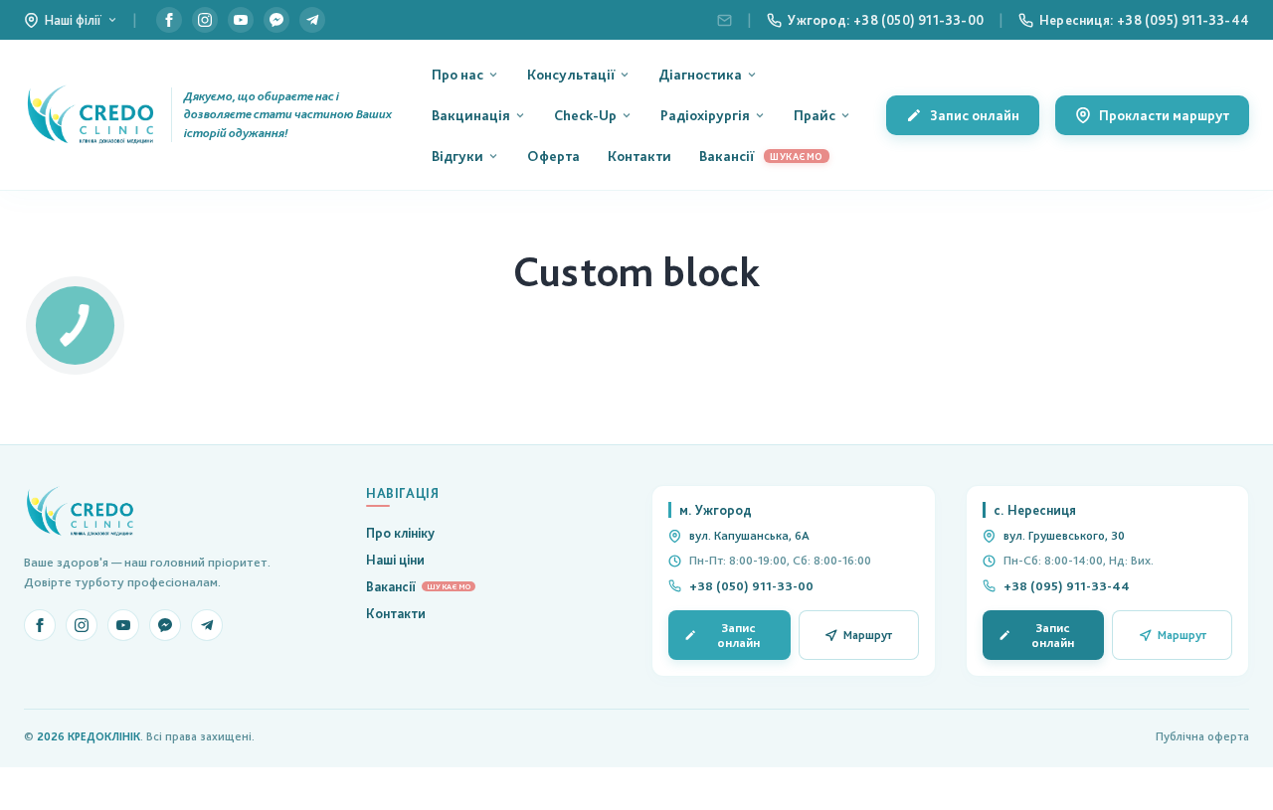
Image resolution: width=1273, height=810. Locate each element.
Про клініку (400, 533)
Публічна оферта (1202, 736)
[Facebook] (169, 20)
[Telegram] (312, 20)
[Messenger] (276, 20)
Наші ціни (395, 559)
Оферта (553, 155)
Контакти (639, 155)
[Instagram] (205, 20)
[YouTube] (241, 20)
